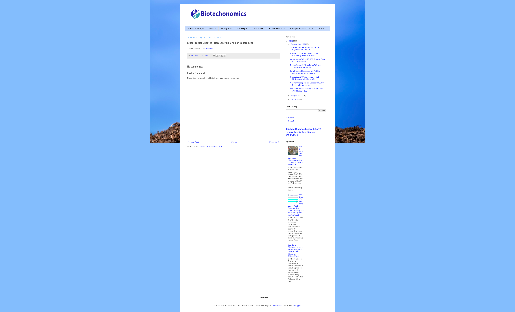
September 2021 (298, 44)
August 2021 (297, 95)
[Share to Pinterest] (224, 55)
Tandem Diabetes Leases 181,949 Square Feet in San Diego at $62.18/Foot (303, 132)
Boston (212, 28)
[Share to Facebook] (222, 55)
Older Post (274, 142)
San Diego (242, 28)
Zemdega (277, 305)
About (321, 28)
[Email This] (214, 55)
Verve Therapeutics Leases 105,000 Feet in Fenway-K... (307, 84)
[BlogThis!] (217, 55)
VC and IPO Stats (276, 28)
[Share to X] (219, 55)
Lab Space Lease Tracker (302, 28)
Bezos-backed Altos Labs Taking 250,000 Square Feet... (305, 66)
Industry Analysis (196, 28)
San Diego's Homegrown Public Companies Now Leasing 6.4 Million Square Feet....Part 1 (296, 205)
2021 (291, 41)
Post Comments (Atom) (211, 146)
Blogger (297, 305)
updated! (208, 48)
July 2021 (295, 99)
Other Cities (258, 28)
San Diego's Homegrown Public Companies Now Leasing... (305, 72)
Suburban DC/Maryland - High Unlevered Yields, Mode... (304, 78)
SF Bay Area (226, 28)
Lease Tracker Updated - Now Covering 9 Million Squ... (304, 54)
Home (234, 142)
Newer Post (193, 142)
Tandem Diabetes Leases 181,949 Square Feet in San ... (305, 48)
